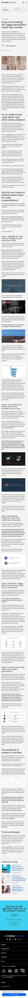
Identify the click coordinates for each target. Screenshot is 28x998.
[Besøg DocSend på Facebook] (15, 939)
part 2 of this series (7, 835)
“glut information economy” (12, 426)
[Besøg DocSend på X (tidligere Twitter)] (12, 939)
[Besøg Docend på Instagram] (18, 939)
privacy (19, 919)
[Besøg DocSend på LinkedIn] (9, 939)
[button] (14, 994)
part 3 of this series (7, 847)
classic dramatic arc (9, 592)
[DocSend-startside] (14, 936)
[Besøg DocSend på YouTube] (7, 939)
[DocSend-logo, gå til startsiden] (8, 2)
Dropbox (13, 966)
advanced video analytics (13, 102)
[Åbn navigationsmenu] (26, 2)
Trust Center (10, 977)
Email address (14, 914)
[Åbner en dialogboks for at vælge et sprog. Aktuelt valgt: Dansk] (23, 2)
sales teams (10, 134)
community (11, 818)
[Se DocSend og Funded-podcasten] (20, 939)
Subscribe (14, 924)
